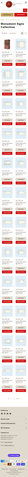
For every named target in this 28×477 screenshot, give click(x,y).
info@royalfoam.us (9, 445)
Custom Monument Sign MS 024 (21, 381)
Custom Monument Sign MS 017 (7, 292)
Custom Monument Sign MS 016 (21, 262)
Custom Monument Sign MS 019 (7, 321)
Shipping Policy (21, 469)
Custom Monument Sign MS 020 (21, 321)
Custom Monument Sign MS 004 (21, 84)
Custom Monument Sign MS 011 (7, 203)
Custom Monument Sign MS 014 (21, 232)
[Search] (25, 10)
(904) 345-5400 (8, 442)
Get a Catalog (7, 14)
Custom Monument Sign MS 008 (21, 144)
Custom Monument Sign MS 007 (7, 144)
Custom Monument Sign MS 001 (7, 55)
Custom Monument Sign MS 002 (21, 55)
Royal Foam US (5, 57)
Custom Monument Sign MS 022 (21, 351)
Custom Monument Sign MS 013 (7, 232)
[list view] (25, 33)
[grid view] (22, 33)
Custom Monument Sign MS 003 (7, 84)
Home (2, 19)
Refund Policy (5, 469)
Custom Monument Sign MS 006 (21, 114)
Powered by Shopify (14, 474)
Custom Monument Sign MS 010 (21, 173)
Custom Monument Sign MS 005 (7, 114)
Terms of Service (14, 470)
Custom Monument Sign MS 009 (7, 173)
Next (17, 398)
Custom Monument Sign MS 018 (21, 292)
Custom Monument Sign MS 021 (7, 351)
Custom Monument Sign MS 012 (21, 203)
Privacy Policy (13, 469)
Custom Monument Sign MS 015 (7, 262)
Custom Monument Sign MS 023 (7, 381)
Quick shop (7, 60)
